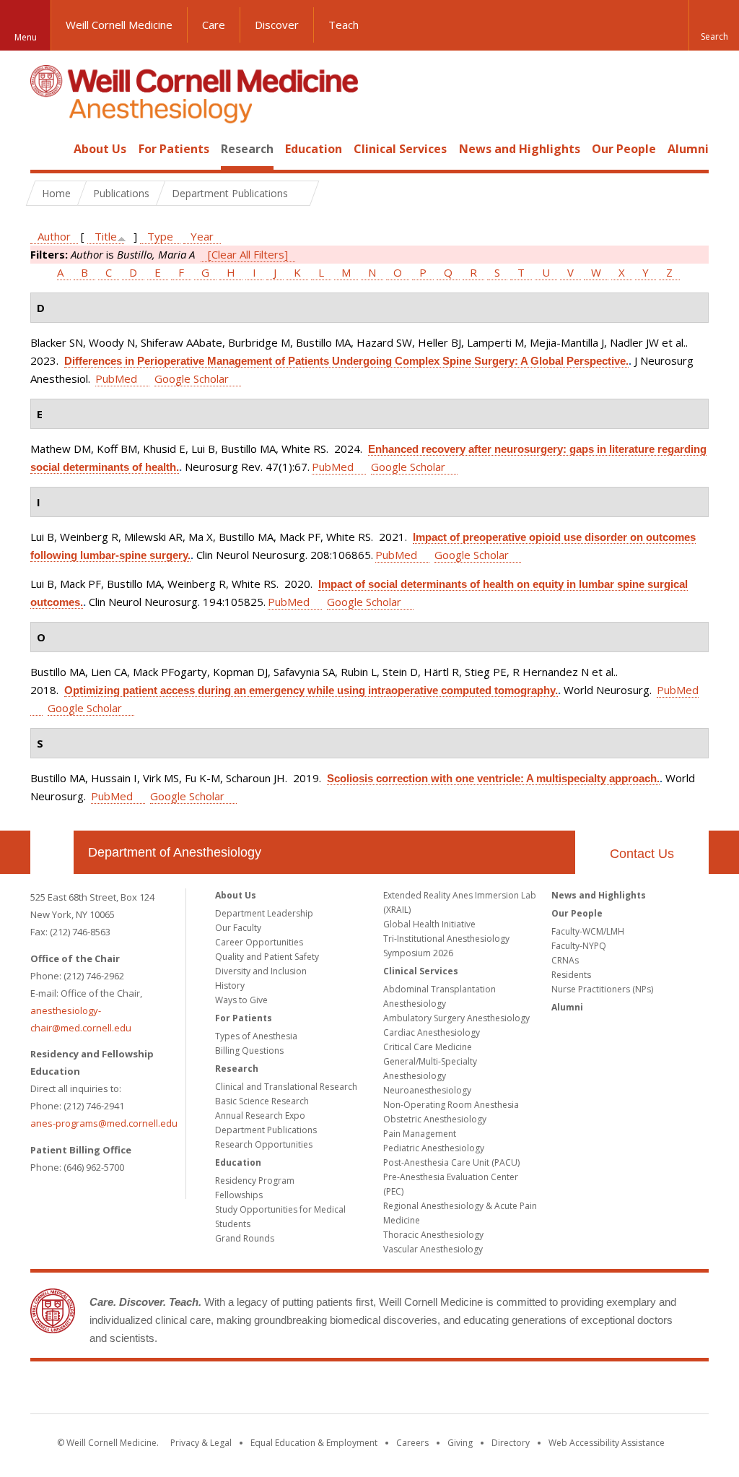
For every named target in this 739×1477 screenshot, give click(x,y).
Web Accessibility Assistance (606, 1443)
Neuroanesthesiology (427, 1090)
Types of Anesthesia (256, 1036)
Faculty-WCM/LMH (587, 931)
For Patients (174, 149)
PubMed (116, 378)
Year (202, 236)
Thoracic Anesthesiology (433, 1235)
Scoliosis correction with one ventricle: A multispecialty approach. (493, 778)
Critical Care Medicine (427, 1047)
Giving (460, 1443)
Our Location (52, 852)
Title (106, 236)
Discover (277, 24)
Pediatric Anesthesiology (433, 1148)
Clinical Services (400, 149)
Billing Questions (249, 1050)
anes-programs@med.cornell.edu (104, 1123)
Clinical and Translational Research (286, 1086)
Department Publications (266, 1130)
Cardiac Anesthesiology (431, 1032)
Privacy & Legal (201, 1443)
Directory (510, 1443)
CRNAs (565, 960)
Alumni (688, 149)
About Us (100, 149)
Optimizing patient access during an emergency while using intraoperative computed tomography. (311, 690)
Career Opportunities (259, 942)
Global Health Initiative (429, 924)
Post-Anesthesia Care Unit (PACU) (451, 1162)
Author (54, 236)
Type (160, 236)
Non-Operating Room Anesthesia (451, 1105)
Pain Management (419, 1133)
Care (213, 24)
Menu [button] (25, 37)
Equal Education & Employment (313, 1443)
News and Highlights (519, 149)
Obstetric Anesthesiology (434, 1119)
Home (46, 148)
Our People (624, 149)
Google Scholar (191, 378)
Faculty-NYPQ (578, 946)
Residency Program (254, 1180)
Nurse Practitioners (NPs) (602, 989)
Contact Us (642, 853)
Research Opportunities (263, 1144)
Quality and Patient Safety (267, 956)
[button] (713, 25)
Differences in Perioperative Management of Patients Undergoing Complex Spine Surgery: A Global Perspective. (346, 361)
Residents (571, 975)
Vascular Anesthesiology (433, 1249)
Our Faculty (238, 928)
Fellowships (239, 1195)
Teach (343, 24)
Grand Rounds (244, 1238)
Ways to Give (241, 1000)
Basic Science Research (262, 1101)
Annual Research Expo (260, 1115)
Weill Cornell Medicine (119, 24)
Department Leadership (264, 913)
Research (247, 149)
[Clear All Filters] (248, 254)
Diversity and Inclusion (261, 971)
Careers (412, 1443)
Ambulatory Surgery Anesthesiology (456, 1018)
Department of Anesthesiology (174, 852)
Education (313, 149)
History (230, 985)
